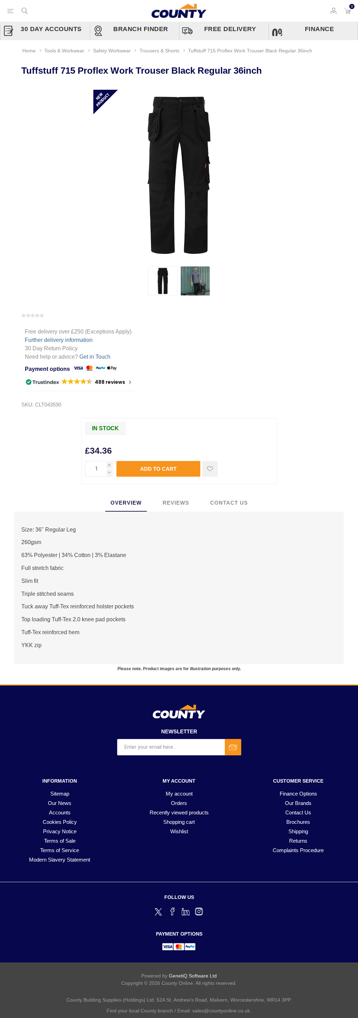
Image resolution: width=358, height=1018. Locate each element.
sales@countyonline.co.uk (221, 1010)
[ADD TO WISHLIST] (210, 469)
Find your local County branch (140, 1010)
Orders (179, 803)
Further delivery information (59, 340)
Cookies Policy (60, 822)
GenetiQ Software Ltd (193, 976)
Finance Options (298, 794)
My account (179, 794)
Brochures (298, 822)
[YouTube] (185, 911)
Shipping (298, 831)
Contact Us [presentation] (229, 503)
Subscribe (233, 747)
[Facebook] (172, 911)
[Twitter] (159, 910)
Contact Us (298, 812)
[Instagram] (199, 911)
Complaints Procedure (298, 850)
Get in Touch (94, 357)
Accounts (60, 812)
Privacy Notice (60, 831)
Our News (59, 803)
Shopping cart (179, 822)
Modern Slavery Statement (59, 860)
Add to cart (158, 469)
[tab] (126, 503)
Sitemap (59, 794)
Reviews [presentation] (176, 503)
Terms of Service (59, 850)
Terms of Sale (60, 841)
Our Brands (298, 803)
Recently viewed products (179, 812)
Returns (298, 841)
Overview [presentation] (126, 503)
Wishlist (179, 831)
